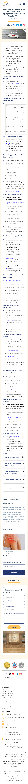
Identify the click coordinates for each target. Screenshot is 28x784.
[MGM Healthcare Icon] (14, 665)
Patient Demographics (8, 706)
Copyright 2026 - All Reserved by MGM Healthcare (14, 772)
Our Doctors (5, 687)
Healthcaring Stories (8, 704)
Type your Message (11, 613)
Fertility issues (11, 389)
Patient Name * (9, 595)
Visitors (4, 685)
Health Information (7, 695)
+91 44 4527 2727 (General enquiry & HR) (15, 717)
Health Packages (6, 701)
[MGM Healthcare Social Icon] (6, 674)
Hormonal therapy (12, 350)
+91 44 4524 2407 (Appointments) (13, 714)
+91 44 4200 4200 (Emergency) (13, 720)
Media (3, 689)
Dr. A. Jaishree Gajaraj (12, 436)
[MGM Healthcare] (6, 3)
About (4, 680)
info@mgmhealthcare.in (11, 724)
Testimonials (5, 683)
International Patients (8, 693)
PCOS (7, 268)
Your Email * (9, 601)
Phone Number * (10, 606)
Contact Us (5, 708)
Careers (4, 699)
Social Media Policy (14, 776)
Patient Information (7, 691)
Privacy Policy (14, 775)
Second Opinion (6, 697)
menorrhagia (15, 83)
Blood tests (10, 320)
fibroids (8, 143)
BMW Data (14, 778)
